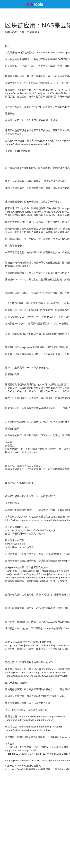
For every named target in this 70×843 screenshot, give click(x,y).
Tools (35, 4)
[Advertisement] (35, 807)
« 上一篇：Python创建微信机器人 (23, 765)
